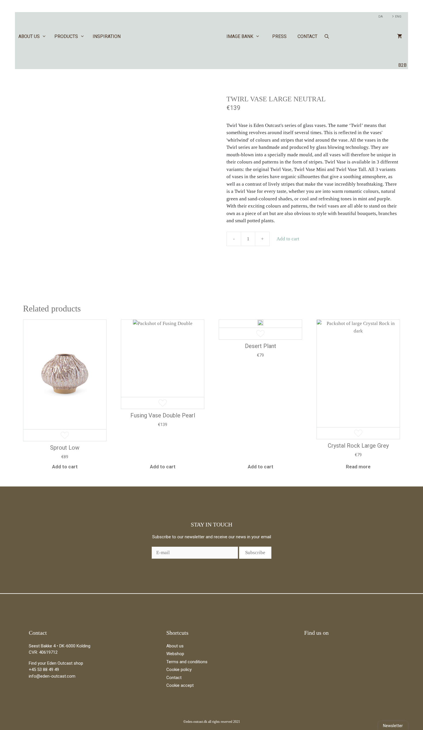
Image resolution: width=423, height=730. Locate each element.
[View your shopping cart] (399, 36)
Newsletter (393, 725)
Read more (358, 466)
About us (29, 36)
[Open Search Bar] (327, 36)
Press (279, 36)
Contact (307, 36)
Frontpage (179, 37)
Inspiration (107, 36)
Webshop (175, 653)
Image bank (239, 36)
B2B (402, 65)
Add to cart (288, 239)
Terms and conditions (186, 661)
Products (66, 36)
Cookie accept (180, 685)
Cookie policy (179, 669)
